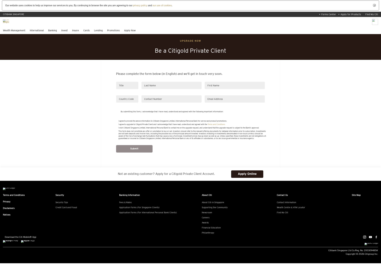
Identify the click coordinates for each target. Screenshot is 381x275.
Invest (64, 30)
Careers (206, 217)
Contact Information (286, 202)
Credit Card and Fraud (66, 207)
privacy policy (140, 5)
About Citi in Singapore (213, 202)
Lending (98, 30)
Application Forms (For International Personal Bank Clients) (148, 212)
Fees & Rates (125, 202)
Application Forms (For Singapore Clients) (139, 207)
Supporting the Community (215, 207)
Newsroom (207, 212)
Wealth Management (14, 30)
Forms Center (328, 14)
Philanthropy (208, 233)
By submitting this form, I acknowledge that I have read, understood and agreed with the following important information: (172, 111)
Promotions (113, 30)
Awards (205, 222)
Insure (75, 30)
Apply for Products (351, 14)
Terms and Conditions (216, 124)
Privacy (6, 201)
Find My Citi (371, 14)
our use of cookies (162, 5)
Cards (86, 30)
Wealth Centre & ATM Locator (291, 207)
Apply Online (247, 174)
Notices (6, 214)
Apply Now (130, 30)
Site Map (356, 195)
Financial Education (211, 227)
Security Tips (62, 202)
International (37, 30)
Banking (52, 30)
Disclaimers (9, 208)
